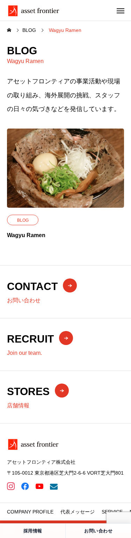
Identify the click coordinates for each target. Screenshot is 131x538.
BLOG (23, 220)
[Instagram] (10, 486)
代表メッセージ (77, 512)
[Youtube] (39, 486)
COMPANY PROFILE (30, 512)
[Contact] (53, 486)
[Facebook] (25, 486)
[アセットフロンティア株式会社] (33, 10)
